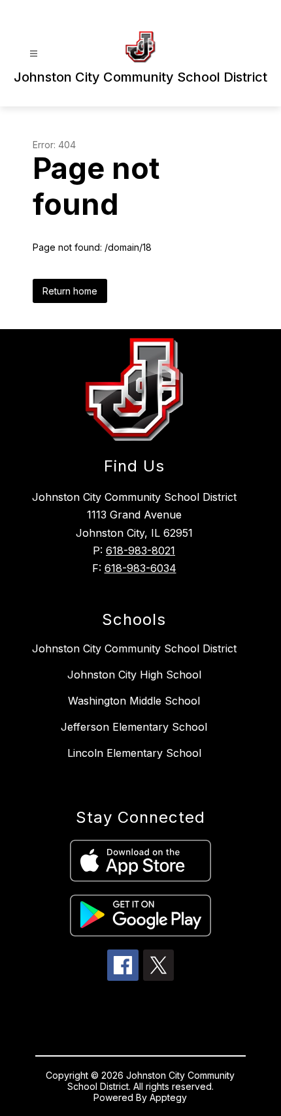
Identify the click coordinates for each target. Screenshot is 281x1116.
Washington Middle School (134, 700)
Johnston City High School (134, 674)
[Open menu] (33, 53)
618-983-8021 (140, 550)
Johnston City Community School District (134, 648)
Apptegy (168, 1097)
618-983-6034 (140, 568)
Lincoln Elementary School (134, 752)
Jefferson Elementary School (134, 726)
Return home (69, 290)
